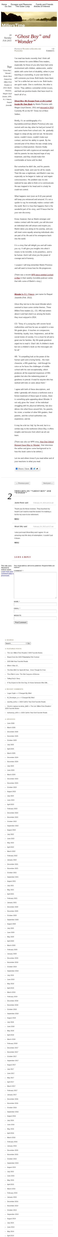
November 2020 (12, 911)
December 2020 (12, 907)
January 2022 (12, 860)
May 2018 (10, 1031)
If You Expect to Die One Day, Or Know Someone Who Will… (28, 683)
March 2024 (11, 774)
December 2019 (12, 958)
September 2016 (12, 1112)
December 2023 (12, 779)
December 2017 (12, 1048)
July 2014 (10, 1223)
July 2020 (10, 928)
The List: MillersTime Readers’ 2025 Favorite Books (25, 653)
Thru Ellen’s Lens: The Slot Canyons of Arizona (23, 674)
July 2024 (10, 766)
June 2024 (10, 770)
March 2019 (11, 992)
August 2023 (11, 791)
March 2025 (11, 753)
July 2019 (10, 975)
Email (17, 608)
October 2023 (12, 787)
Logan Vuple (11, 693)
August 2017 (11, 1065)
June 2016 (10, 1124)
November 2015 (12, 1154)
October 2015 (12, 1159)
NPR (9, 96)
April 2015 (10, 1184)
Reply (16, 519)
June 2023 (10, 800)
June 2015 (10, 1176)
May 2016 (10, 1129)
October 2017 (12, 1056)
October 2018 (12, 1009)
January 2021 (12, 902)
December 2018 (12, 1001)
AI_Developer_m (13, 697)
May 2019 (10, 983)
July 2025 (10, 744)
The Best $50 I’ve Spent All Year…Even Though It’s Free (26, 670)
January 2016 (12, 1146)
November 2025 (12, 736)
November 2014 (12, 1206)
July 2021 (10, 885)
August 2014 (11, 1218)
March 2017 (11, 1086)
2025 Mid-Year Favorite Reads (17, 661)
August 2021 (11, 881)
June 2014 (10, 1227)
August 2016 (11, 1116)
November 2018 (12, 1005)
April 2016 (10, 1133)
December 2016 (12, 1099)
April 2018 (10, 1035)
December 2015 (12, 1150)
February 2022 (12, 855)
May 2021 (10, 890)
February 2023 (12, 808)
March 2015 (11, 1189)
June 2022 (10, 838)
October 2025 (12, 740)
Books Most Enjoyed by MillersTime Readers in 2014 (7, 82)
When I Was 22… (13, 665)
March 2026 (11, 727)
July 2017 (10, 1069)
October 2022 (12, 821)
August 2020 (11, 924)
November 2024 (12, 761)
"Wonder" (8, 73)
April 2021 (10, 894)
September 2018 (12, 1013)
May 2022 (10, 843)
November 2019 (12, 962)
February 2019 (12, 996)
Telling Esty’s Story (13, 678)
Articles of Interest (42, 6)
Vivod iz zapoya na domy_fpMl (17, 706)
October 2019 (12, 967)
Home (4, 4)
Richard (26, 49)
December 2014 (12, 1201)
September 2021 (12, 877)
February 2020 (12, 949)
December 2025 (12, 732)
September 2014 (12, 1214)
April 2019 (10, 988)
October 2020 (12, 915)
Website (17, 615)
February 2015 (12, 1193)
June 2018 (10, 1026)
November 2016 (12, 1103)
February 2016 (12, 1142)
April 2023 (10, 804)
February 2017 (12, 1090)
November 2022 (12, 817)
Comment (18, 571)
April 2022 (10, 847)
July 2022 (10, 834)
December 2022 (12, 813)
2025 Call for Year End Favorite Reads (32, 702)
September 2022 (12, 826)
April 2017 (10, 1082)
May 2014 (10, 1231)
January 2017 (12, 1095)
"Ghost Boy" (7, 70)
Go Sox (8, 6)
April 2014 (10, 1235)
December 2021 (12, 864)
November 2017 (12, 1052)
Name (17, 601)
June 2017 (10, 1073)
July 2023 (10, 796)
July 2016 (10, 1120)
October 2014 (12, 1210)
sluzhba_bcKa (12, 702)
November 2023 (12, 783)
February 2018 (12, 1043)
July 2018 (10, 1022)
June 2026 (10, 723)
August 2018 (11, 1018)
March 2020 (11, 945)
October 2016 (12, 1107)
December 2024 (12, 757)
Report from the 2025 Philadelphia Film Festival (23, 657)
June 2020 (10, 932)
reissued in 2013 (46, 108)
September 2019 (12, 971)
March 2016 (11, 1137)
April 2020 (10, 941)
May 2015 (10, 1180)
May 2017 (10, 1078)
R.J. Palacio (7, 99)
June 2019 (10, 979)
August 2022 (11, 830)
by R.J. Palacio (24, 294)
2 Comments (50, 50)
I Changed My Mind (24, 693)
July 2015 (10, 1171)
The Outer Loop (22, 6)
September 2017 (12, 1060)
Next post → (48, 483)
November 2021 (12, 868)
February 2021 (12, 898)
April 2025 (10, 749)
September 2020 (12, 919)
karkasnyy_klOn (13, 712)
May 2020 (10, 937)
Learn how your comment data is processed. (7, 574)
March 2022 (11, 851)
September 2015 (12, 1163)
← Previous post (22, 483)
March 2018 (11, 1039)
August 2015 (11, 1167)
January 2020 (12, 954)
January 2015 (12, 1197)
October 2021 (12, 872)
